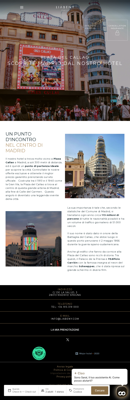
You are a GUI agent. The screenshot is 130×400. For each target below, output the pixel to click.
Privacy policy (65, 376)
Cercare (99, 390)
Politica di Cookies (65, 369)
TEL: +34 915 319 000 (65, 306)
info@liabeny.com (65, 318)
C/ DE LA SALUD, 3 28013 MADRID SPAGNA (65, 293)
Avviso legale (65, 366)
